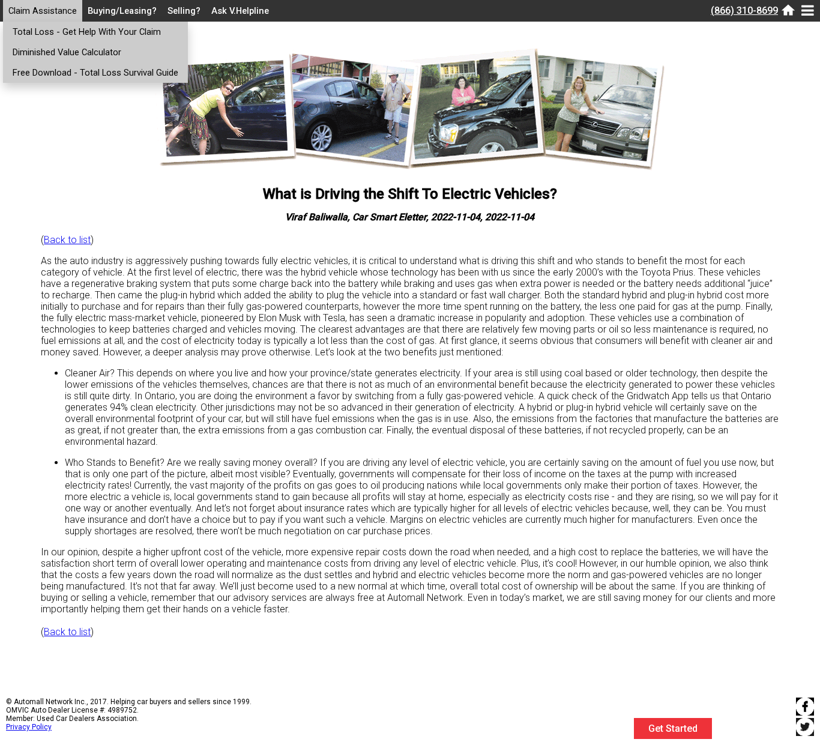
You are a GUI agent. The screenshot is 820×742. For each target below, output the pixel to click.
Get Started (673, 728)
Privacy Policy (29, 727)
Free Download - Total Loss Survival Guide (95, 72)
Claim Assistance (42, 10)
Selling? (183, 10)
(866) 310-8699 (744, 10)
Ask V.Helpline (240, 10)
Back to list (67, 240)
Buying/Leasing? (122, 10)
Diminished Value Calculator (67, 52)
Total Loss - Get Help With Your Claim (87, 31)
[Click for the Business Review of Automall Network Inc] (764, 736)
